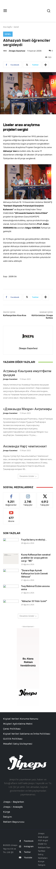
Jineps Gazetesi (17, 51)
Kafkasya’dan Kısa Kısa (14, 315)
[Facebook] (20, 841)
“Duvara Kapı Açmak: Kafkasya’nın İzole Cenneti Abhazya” (34, 573)
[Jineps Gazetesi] (5, 51)
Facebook (28, 841)
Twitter (27, 852)
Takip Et (28, 495)
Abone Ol (11, 511)
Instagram (28, 846)
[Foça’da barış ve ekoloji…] (11, 543)
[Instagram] (20, 847)
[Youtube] (20, 857)
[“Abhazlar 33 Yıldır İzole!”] (11, 605)
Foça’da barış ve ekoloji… (34, 539)
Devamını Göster (27, 476)
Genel (16, 27)
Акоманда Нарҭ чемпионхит (25, 446)
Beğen (11, 495)
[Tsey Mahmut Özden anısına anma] (11, 590)
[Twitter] (20, 852)
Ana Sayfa (7, 27)
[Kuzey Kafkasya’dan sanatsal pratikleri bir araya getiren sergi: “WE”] (11, 558)
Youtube (28, 857)
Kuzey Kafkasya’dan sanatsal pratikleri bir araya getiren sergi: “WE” (36, 557)
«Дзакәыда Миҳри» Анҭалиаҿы (27, 409)
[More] (45, 65)
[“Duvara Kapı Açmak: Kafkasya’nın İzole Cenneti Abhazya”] (11, 574)
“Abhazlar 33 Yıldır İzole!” (34, 601)
